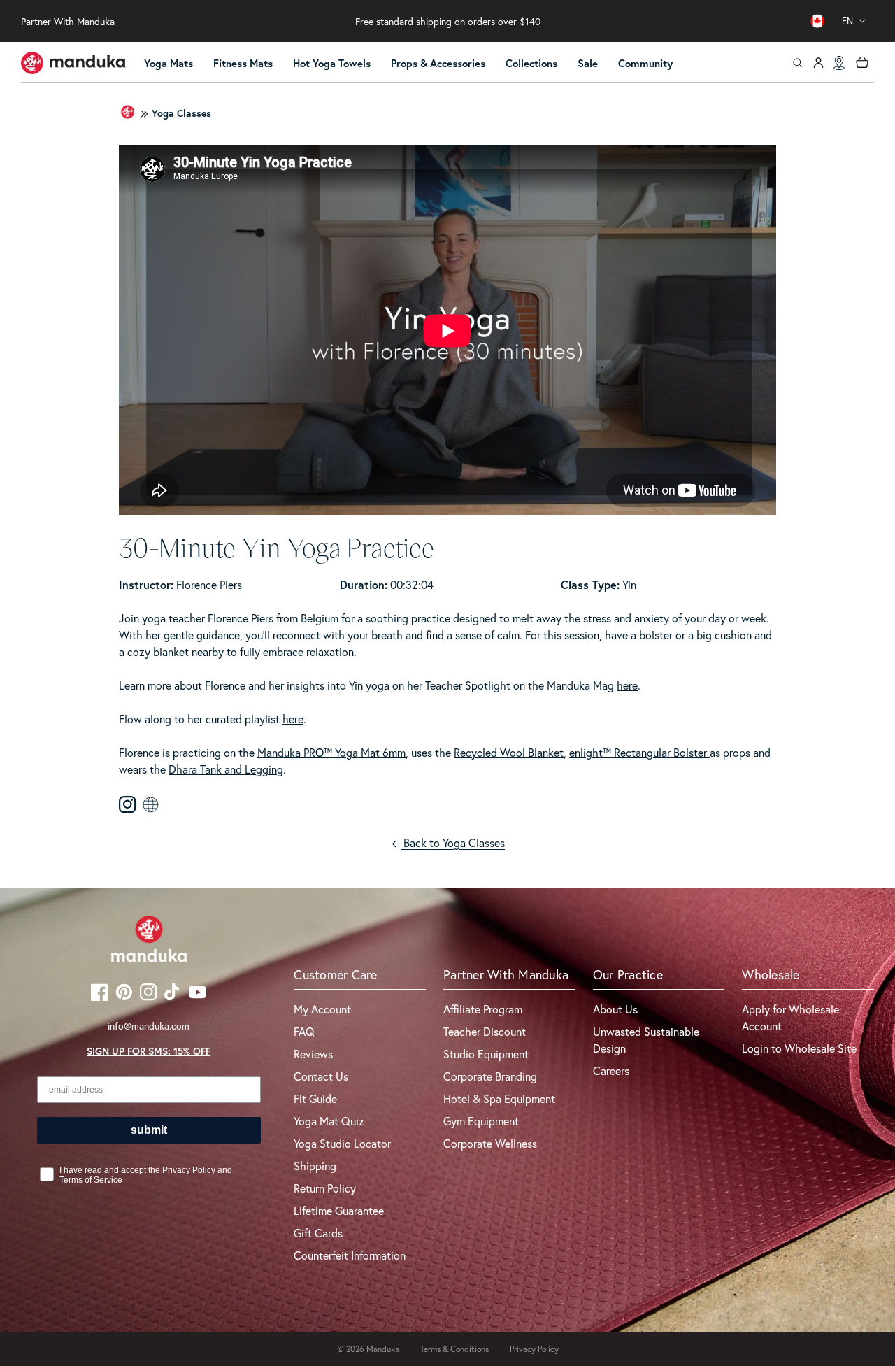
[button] (174, 64)
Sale (588, 63)
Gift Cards (318, 1232)
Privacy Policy (534, 1349)
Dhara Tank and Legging (226, 769)
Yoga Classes (181, 113)
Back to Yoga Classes (453, 842)
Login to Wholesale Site (799, 1048)
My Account (322, 1009)
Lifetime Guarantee (339, 1210)
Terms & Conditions (454, 1349)
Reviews (313, 1053)
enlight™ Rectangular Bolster (639, 752)
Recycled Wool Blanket (509, 752)
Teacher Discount (484, 1031)
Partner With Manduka (68, 21)
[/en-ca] (73, 63)
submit (149, 1130)
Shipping (315, 1165)
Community (645, 63)
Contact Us (321, 1076)
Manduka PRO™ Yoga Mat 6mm (331, 752)
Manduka (382, 1349)
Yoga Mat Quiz (329, 1121)
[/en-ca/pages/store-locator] (839, 62)
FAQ (304, 1031)
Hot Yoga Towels (332, 63)
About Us (615, 1009)
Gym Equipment (481, 1121)
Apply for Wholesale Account (790, 1017)
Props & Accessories (438, 63)
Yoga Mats (168, 63)
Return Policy (325, 1188)
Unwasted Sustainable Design (646, 1039)
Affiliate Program (482, 1009)
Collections (531, 63)
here (627, 685)
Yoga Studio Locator (342, 1143)
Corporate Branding (490, 1076)
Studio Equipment (486, 1053)
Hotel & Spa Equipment (499, 1098)
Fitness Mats (243, 63)
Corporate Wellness (490, 1143)
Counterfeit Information (350, 1255)
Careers (611, 1070)
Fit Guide (315, 1098)
